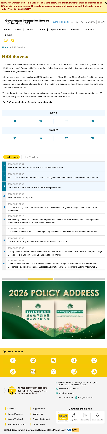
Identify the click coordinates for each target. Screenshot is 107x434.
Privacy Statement (41, 419)
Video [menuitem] (42, 29)
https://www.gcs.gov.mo (69, 389)
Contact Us (38, 414)
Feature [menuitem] (75, 29)
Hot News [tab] (11, 157)
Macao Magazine (15, 414)
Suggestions (39, 408)
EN (92, 121)
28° (92, 22)
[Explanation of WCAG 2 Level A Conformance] (73, 430)
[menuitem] (18, 29)
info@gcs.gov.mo (66, 393)
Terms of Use (39, 424)
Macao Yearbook (15, 419)
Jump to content (60, 22)
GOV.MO (11, 408)
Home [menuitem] (7, 29)
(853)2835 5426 (85, 397)
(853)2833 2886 (66, 397)
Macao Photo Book (17, 424)
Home (5, 47)
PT (66, 121)
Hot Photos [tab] (31, 157)
